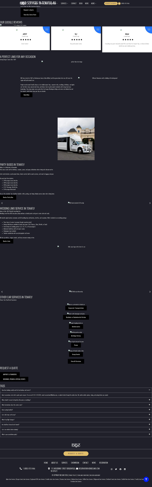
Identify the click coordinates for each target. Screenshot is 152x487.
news (94, 463)
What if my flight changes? (8, 419)
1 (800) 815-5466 (29, 468)
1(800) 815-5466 (125, 3)
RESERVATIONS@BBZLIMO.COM (89, 468)
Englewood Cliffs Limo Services (38, 479)
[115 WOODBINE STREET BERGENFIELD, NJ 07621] (49, 468)
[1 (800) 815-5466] (21, 468)
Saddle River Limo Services (128, 479)
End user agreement (95, 475)
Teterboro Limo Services (75, 481)
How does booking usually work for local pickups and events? (16, 390)
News (87, 3)
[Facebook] (120, 469)
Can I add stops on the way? (9, 415)
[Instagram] (111, 469)
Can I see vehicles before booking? (10, 429)
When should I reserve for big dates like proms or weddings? (16, 400)
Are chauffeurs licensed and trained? (11, 424)
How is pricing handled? (7, 410)
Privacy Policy (72, 475)
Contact (74, 3)
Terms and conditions (83, 475)
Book (80, 3)
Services (63, 3)
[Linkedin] (125, 469)
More (93, 3)
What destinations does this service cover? (12, 405)
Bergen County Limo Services (23, 479)
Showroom (52, 3)
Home (36, 3)
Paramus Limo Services (65, 479)
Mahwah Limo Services (77, 479)
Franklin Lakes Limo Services (52, 479)
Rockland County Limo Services (114, 479)
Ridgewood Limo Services (99, 479)
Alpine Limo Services (10, 479)
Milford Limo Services (88, 479)
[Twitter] (116, 469)
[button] (2, 203)
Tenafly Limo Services (140, 479)
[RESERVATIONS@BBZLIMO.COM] (77, 468)
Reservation (103, 463)
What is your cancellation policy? (9, 434)
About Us (43, 3)
